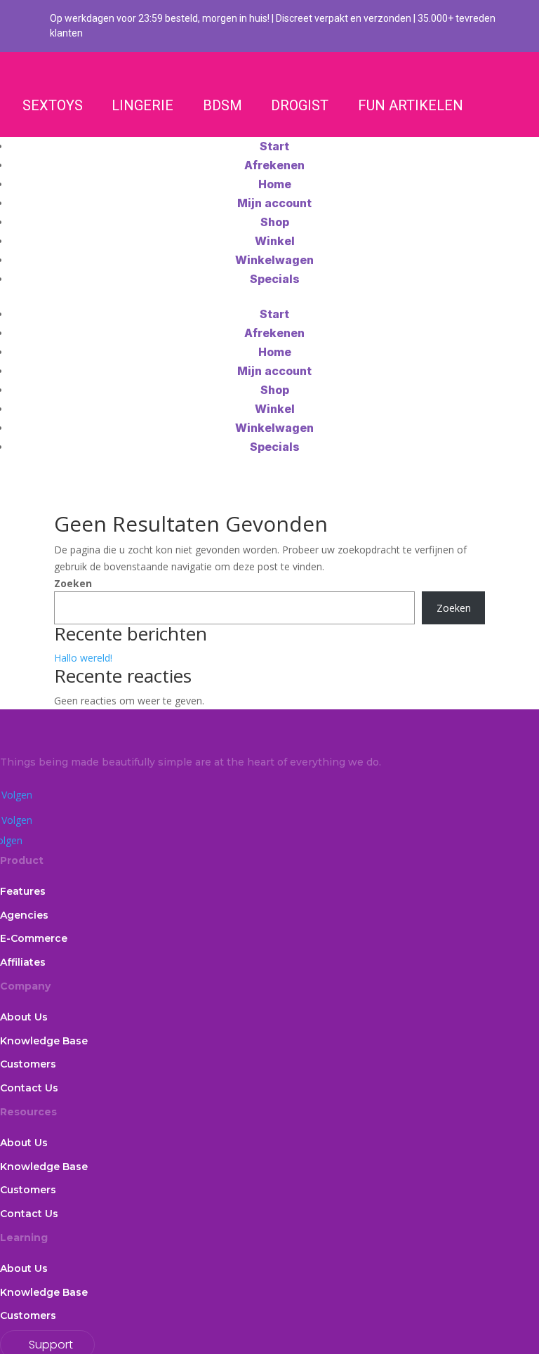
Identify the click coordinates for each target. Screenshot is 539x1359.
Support (51, 1345)
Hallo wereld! (83, 657)
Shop (274, 222)
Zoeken (73, 583)
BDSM (222, 105)
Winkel (275, 241)
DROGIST (299, 105)
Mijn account (274, 203)
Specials (275, 279)
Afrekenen (274, 165)
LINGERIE (142, 105)
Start (274, 146)
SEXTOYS (52, 105)
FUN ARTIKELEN (410, 105)
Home (274, 184)
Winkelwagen (274, 260)
